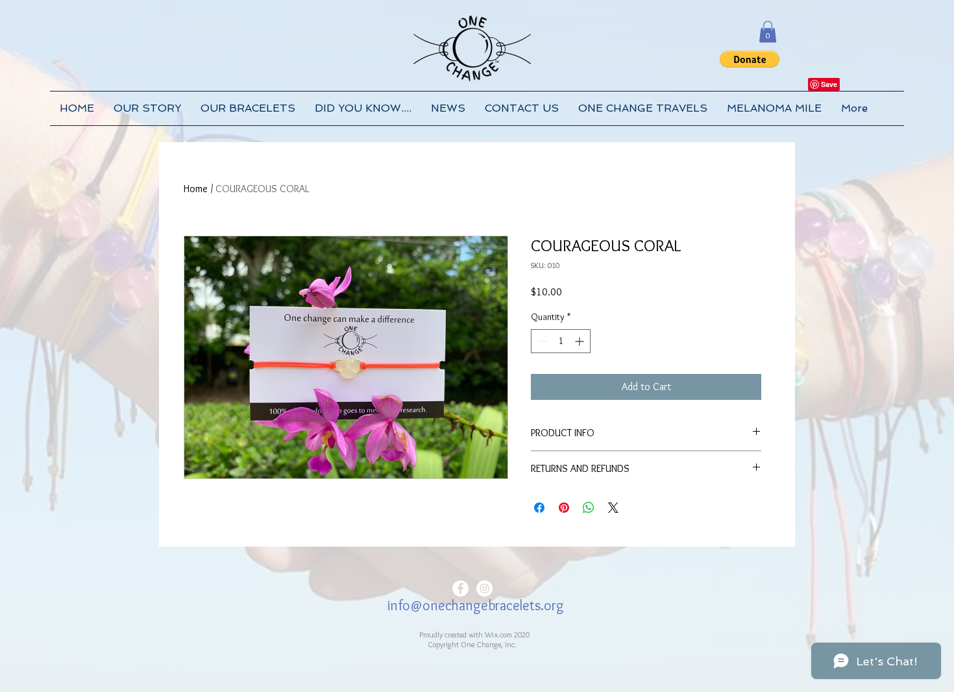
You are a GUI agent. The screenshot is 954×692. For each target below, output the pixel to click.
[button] (768, 31)
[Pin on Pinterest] (564, 507)
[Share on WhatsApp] (588, 507)
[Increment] (580, 341)
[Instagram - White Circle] (484, 588)
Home (196, 188)
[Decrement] (541, 341)
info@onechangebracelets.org (475, 605)
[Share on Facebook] (539, 507)
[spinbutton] (560, 341)
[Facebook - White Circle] (460, 588)
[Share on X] (613, 507)
